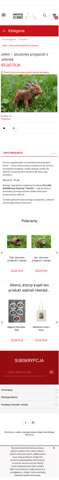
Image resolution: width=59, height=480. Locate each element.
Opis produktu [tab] (13, 152)
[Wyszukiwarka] (43, 16)
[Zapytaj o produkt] (13, 128)
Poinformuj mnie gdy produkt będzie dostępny (26, 72)
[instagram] (33, 422)
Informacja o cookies (13, 432)
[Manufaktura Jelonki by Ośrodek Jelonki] (24, 15)
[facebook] (25, 422)
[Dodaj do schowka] (4, 128)
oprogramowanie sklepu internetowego (38, 432)
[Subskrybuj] (51, 372)
